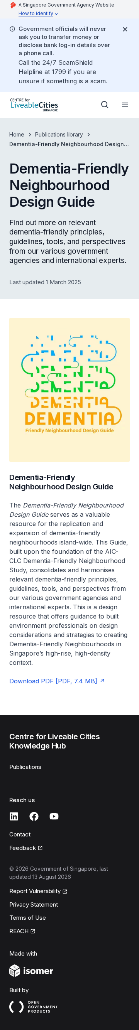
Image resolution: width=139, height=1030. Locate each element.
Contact (20, 834)
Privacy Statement (33, 904)
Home (16, 134)
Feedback (22, 847)
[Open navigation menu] (125, 105)
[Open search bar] (105, 105)
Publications (25, 766)
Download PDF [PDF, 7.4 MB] (53, 681)
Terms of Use (27, 917)
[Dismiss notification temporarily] (125, 29)
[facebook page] (34, 816)
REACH (19, 931)
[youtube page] (54, 816)
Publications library (59, 134)
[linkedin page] (14, 816)
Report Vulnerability (35, 891)
